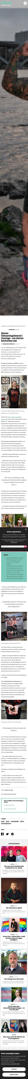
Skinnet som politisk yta (10, 808)
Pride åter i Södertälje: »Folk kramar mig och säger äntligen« (14, 938)
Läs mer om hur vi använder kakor (10, 1064)
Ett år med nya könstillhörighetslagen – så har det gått (14, 1008)
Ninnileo (12, 805)
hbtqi (2, 821)
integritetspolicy (14, 542)
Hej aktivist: (7, 805)
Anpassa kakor (14, 1074)
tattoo (22, 821)
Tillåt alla (14, 1069)
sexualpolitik (15, 821)
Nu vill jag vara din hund (13, 979)
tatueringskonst (6, 823)
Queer (7, 821)
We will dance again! (14, 908)
